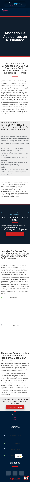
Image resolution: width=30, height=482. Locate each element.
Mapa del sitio (15, 479)
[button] (27, 12)
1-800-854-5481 (17, 4)
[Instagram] (21, 473)
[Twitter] (8, 473)
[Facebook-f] (15, 473)
